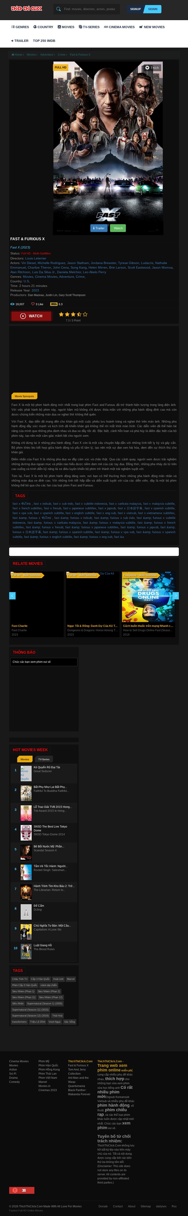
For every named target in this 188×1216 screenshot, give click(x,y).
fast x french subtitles (27, 508)
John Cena (61, 267)
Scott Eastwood (139, 267)
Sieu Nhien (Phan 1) (23, 991)
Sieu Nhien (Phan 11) (24, 997)
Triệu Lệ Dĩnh (37, 1021)
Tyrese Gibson (128, 263)
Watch (118, 228)
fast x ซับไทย (22, 503)
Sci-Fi (12, 1073)
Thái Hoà (57, 1015)
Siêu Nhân (18, 1003)
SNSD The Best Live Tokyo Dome (50, 828)
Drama (13, 1077)
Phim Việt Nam (48, 1077)
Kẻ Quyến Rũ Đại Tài (47, 767)
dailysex (161, 1206)
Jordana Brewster (103, 263)
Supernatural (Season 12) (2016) (30, 1015)
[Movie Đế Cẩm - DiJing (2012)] (27, 912)
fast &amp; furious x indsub (73, 518)
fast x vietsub (127, 513)
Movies (67, 27)
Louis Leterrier (35, 258)
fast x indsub (42, 503)
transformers (19, 1021)
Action (13, 1069)
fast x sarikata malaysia (125, 503)
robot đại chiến (49, 985)
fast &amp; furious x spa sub (114, 532)
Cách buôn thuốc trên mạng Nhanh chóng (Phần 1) (149, 626)
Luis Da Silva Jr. (43, 272)
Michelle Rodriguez (51, 263)
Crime (80, 276)
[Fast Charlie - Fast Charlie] (37, 597)
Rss (174, 1206)
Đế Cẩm (39, 905)
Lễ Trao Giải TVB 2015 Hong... (53, 807)
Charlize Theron (39, 267)
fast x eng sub (106, 513)
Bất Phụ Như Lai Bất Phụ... (50, 787)
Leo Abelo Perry (94, 272)
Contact (118, 1206)
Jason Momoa (162, 267)
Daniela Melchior (69, 272)
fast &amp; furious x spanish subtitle (68, 532)
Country (45, 27)
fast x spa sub (22, 513)
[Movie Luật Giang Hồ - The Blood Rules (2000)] (27, 952)
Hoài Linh (58, 979)
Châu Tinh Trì (20, 979)
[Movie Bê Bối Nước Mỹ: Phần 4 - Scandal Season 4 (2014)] (27, 853)
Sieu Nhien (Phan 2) (49, 991)
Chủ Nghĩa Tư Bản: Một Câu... (52, 925)
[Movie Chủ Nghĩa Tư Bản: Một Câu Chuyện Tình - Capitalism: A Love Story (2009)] (27, 932)
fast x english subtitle (80, 513)
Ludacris (147, 263)
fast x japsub (107, 508)
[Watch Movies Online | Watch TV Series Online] (28, 8)
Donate (103, 1206)
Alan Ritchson (20, 272)
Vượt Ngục (55, 1021)
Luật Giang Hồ (43, 945)
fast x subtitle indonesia (91, 503)
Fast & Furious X (80, 54)
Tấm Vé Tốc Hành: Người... (51, 866)
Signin (153, 9)
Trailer (21, 41)
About (131, 1206)
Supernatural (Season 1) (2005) (44, 1003)
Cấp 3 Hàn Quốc (40, 979)
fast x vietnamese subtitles (156, 513)
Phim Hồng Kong (49, 1069)
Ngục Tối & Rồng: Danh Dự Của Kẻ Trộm (93, 626)
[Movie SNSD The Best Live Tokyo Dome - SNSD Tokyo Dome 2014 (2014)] (27, 833)
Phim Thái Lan (48, 1073)
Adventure (66, 276)
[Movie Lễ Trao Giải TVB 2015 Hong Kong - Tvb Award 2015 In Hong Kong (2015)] (27, 813)
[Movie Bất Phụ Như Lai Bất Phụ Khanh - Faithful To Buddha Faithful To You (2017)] (27, 793)
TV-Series (91, 27)
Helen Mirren (97, 267)
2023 (35, 290)
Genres (22, 27)
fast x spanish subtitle (159, 508)
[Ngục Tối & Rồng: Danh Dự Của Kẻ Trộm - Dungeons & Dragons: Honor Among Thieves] (92, 597)
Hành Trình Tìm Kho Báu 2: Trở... (54, 886)
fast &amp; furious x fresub (44, 527)
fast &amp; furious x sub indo (114, 518)
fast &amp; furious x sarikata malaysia (54, 522)
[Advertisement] (94, 360)
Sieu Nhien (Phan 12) (51, 997)
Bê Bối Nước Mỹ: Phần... (49, 846)
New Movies (154, 27)
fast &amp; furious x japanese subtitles (92, 527)
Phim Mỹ (44, 1061)
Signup (135, 9)
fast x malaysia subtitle (159, 503)
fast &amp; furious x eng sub (93, 537)
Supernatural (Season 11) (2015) (30, 1009)
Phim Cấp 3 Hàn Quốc (24, 985)
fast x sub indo (63, 503)
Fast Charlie (20, 626)
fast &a (119, 537)
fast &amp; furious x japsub (139, 527)
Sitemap (146, 1206)
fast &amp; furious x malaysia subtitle (109, 522)
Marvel (71, 979)
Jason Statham (78, 263)
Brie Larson (117, 267)
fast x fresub (52, 508)
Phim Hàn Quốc (48, 1065)
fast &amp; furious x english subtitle (48, 537)
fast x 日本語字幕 (130, 508)
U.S (26, 281)
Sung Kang (79, 267)
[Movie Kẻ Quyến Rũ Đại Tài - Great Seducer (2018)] (27, 774)
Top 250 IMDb (44, 41)
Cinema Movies (121, 27)
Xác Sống (69, 1021)
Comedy (14, 1082)
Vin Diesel (28, 263)
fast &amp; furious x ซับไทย (32, 518)
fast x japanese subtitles (79, 508)
